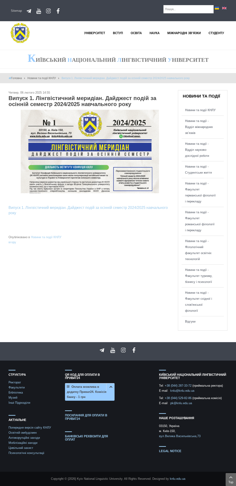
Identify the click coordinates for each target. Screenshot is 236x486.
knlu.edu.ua (177, 478)
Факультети (17, 387)
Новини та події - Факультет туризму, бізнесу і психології (198, 276)
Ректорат (15, 382)
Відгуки (190, 321)
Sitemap (16, 10)
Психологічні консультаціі (26, 453)
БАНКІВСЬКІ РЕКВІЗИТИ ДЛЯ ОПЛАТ (86, 438)
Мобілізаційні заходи (23, 443)
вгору (12, 242)
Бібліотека (16, 392)
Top (230, 482)
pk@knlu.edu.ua (181, 403)
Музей (13, 397)
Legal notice (170, 451)
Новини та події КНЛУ (41, 78)
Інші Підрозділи (19, 402)
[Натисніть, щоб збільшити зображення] (90, 151)
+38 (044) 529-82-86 (178, 398)
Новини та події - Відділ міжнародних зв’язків (199, 127)
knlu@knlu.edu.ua (182, 390)
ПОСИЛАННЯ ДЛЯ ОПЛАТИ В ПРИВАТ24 (86, 417)
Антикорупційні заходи (24, 437)
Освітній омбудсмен (23, 432)
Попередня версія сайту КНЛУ (30, 427)
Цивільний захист (21, 448)
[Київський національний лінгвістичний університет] (20, 32)
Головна (16, 78)
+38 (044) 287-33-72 (178, 385)
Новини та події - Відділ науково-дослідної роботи (197, 149)
